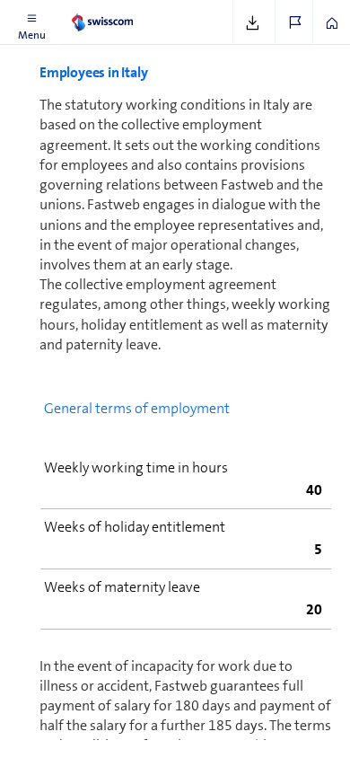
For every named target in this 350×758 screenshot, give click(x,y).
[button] (31, 22)
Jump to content (134, 11)
